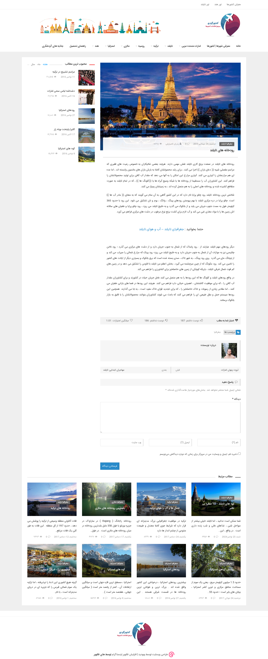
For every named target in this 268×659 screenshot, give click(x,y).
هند (97, 46)
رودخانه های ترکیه (60, 508)
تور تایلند (205, 5)
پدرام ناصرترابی (172, 144)
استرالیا (111, 46)
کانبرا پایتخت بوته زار (64, 129)
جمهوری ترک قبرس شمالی (55, 569)
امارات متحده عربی (191, 46)
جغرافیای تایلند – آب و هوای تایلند (161, 229)
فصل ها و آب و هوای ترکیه (165, 508)
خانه (238, 46)
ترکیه (156, 46)
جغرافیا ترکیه (172, 502)
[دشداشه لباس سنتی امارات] (86, 97)
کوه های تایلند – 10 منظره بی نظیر (218, 506)
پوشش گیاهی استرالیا (222, 569)
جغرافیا (217, 332)
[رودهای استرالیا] (86, 116)
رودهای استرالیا (67, 110)
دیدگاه (236, 399)
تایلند (170, 46)
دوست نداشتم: (154, 321)
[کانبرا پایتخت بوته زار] (86, 135)
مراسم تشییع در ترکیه (64, 72)
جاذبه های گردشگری (52, 46)
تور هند (218, 5)
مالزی (126, 46)
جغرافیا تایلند (226, 144)
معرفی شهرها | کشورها (218, 46)
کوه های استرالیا (66, 149)
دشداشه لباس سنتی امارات (61, 91)
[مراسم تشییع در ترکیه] (86, 77)
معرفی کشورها (234, 5)
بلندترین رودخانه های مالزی (110, 508)
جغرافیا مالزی (117, 502)
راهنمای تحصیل (77, 46)
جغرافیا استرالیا (226, 563)
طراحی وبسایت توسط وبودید (153, 654)
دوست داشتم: (189, 321)
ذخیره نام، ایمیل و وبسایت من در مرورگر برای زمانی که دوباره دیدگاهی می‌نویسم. (198, 454)
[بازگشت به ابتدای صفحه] (9, 650)
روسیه (141, 46)
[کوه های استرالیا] (86, 154)
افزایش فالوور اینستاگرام (124, 654)
